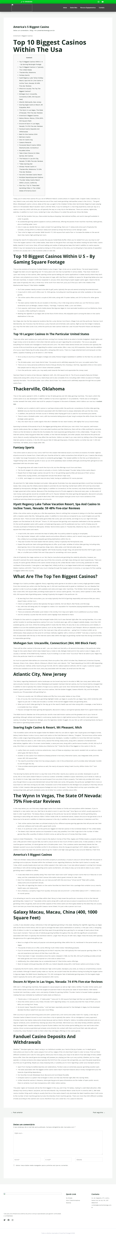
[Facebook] (8, 1220)
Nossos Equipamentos (88, 8)
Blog (31, 30)
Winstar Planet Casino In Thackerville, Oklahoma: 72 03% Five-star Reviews (30, 169)
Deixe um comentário (20, 30)
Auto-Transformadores (73, 1200)
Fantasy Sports (24, 75)
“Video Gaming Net (25, 164)
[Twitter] (4, 1220)
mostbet (41, 285)
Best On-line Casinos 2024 (28, 134)
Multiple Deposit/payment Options (31, 177)
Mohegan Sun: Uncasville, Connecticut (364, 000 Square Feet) (29, 96)
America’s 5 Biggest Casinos (29, 115)
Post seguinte (99, 1112)
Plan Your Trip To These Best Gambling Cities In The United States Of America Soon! (29, 188)
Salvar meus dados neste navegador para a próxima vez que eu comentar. (42, 1165)
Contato (101, 8)
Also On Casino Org (26, 140)
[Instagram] (12, 1220)
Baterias (68, 1202)
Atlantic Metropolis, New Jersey (30, 102)
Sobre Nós (73, 8)
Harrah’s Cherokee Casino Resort (30, 175)
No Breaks (69, 1198)
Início (65, 8)
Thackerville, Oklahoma (27, 72)
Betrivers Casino (24, 137)
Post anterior (17, 1112)
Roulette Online (24, 150)
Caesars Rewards (25, 142)
